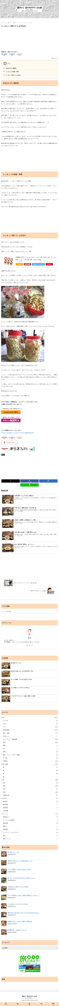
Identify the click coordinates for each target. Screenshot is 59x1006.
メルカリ (49, 264)
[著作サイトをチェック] (27, 645)
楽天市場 (27, 264)
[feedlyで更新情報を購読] (29, 645)
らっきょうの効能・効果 (12, 71)
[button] (56, 611)
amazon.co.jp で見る (11, 412)
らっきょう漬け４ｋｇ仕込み (13, 75)
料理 (3, 454)
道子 (29, 638)
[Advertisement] (29, 38)
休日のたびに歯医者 (11, 68)
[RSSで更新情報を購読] (32, 645)
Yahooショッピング (38, 264)
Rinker (21, 261)
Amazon (19, 264)
